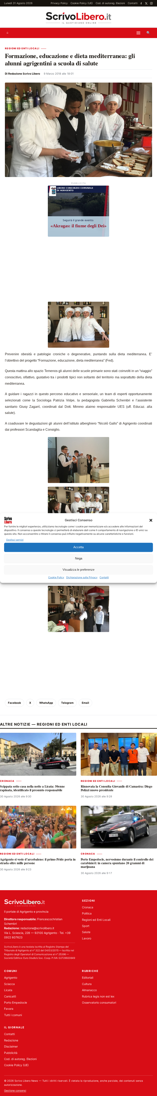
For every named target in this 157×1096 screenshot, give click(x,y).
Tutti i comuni (13, 1015)
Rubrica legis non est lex (98, 996)
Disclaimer (11, 1046)
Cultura (87, 984)
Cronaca (7, 781)
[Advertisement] (78, 269)
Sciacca (9, 984)
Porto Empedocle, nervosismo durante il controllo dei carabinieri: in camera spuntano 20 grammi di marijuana (117, 863)
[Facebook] (141, 3)
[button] (151, 520)
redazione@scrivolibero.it (37, 928)
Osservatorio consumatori (99, 1002)
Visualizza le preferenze (78, 570)
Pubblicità (10, 1053)
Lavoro (86, 938)
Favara (8, 1008)
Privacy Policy (59, 3)
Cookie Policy (56, 577)
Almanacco (89, 990)
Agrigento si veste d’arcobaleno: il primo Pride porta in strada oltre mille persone (38, 861)
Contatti (104, 577)
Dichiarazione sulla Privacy (82, 577)
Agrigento (10, 977)
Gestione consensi (15, 1090)
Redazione (11, 1040)
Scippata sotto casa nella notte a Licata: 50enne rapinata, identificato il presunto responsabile (32, 788)
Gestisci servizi (15, 539)
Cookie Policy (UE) (82, 3)
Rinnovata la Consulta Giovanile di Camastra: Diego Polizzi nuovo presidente (116, 788)
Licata (8, 990)
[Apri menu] (138, 33)
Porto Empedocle (15, 1002)
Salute (86, 932)
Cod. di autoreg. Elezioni (110, 3)
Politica (87, 913)
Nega (78, 558)
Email (85, 702)
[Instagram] (151, 3)
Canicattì (10, 996)
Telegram (67, 702)
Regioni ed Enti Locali (22, 48)
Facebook (14, 702)
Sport (85, 926)
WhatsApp (46, 702)
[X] (146, 3)
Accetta (78, 547)
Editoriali (87, 977)
